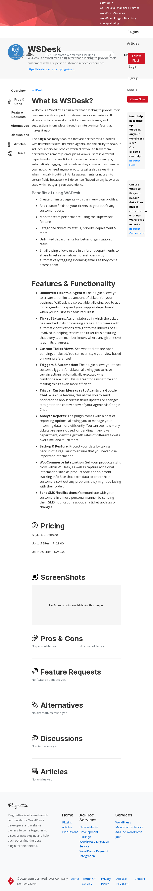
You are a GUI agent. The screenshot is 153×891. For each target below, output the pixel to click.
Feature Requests (18, 115)
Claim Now (137, 99)
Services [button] (105, 2)
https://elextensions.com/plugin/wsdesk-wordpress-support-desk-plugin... (52, 69)
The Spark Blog (109, 23)
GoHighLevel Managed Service (119, 8)
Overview (18, 91)
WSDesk (37, 90)
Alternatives (20, 126)
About (75, 879)
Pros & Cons (19, 102)
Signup (133, 78)
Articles (133, 43)
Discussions (20, 135)
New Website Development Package (88, 832)
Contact (140, 879)
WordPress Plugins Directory (118, 18)
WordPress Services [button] (113, 13)
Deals (21, 153)
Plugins (133, 32)
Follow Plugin (136, 58)
